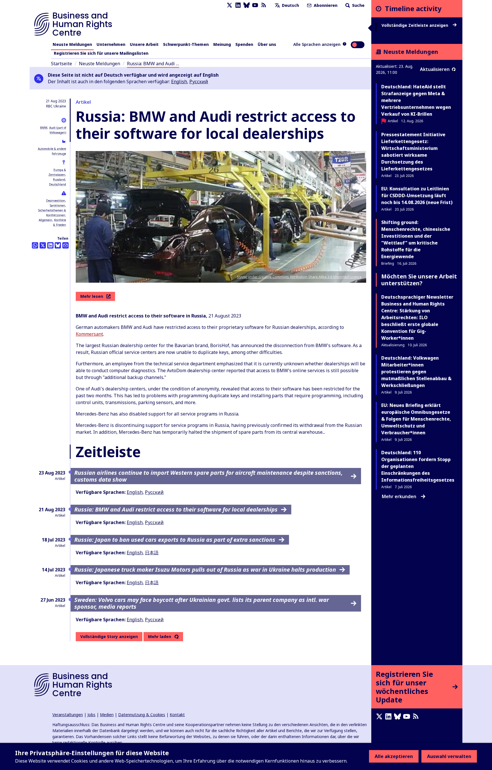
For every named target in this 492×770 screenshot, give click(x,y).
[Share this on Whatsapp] (35, 245)
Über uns (267, 44)
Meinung (222, 44)
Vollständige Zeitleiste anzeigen (415, 25)
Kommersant (89, 334)
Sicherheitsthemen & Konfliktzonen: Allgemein (52, 215)
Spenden (244, 44)
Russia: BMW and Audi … (153, 63)
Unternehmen (111, 44)
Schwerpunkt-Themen (186, 44)
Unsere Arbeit (144, 44)
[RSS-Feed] (263, 5)
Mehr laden (159, 636)
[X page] (229, 5)
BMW (43, 128)
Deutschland (57, 184)
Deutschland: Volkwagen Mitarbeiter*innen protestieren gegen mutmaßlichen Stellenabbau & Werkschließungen (416, 371)
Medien (107, 714)
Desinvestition (55, 201)
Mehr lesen (91, 296)
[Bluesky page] (246, 5)
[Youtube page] (255, 5)
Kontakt (177, 714)
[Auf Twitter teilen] (43, 245)
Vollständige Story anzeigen (109, 636)
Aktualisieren (435, 69)
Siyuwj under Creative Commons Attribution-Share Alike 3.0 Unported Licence (299, 276)
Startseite (61, 63)
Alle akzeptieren (394, 756)
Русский (198, 81)
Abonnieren (325, 5)
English (179, 81)
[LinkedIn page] (238, 5)
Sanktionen (57, 205)
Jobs (91, 714)
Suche (357, 5)
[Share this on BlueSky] (58, 245)
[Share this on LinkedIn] (50, 245)
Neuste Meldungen (72, 44)
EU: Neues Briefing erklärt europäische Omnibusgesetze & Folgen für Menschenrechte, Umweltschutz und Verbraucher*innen (416, 419)
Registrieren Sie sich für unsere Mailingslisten (101, 53)
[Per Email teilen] (65, 245)
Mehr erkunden (399, 496)
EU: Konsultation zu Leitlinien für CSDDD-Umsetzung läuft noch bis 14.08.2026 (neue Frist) (416, 195)
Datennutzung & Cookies (141, 714)
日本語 (152, 552)
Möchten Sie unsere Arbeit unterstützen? (419, 279)
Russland (59, 180)
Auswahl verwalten (449, 756)
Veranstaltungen (67, 714)
